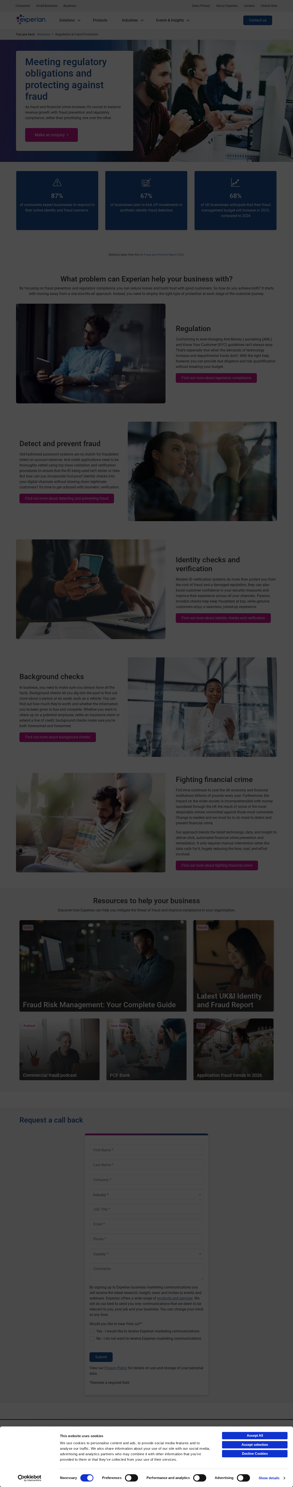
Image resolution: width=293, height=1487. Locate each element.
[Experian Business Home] (31, 20)
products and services (175, 1298)
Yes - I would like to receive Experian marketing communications (147, 1331)
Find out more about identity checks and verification (223, 618)
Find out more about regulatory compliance (216, 378)
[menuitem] (67, 20)
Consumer (23, 6)
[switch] (131, 1478)
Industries (130, 20)
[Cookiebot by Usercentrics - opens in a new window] (30, 1478)
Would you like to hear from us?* (116, 1324)
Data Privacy (201, 6)
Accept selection (254, 1445)
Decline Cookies (255, 1453)
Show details (269, 1478)
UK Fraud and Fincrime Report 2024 (161, 254)
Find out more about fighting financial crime (217, 865)
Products (100, 20)
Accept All (255, 1435)
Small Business (46, 6)
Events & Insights (170, 20)
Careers (249, 6)
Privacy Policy (115, 1368)
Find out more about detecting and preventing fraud (66, 498)
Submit (101, 1357)
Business (69, 6)
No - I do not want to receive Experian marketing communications (148, 1338)
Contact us (257, 20)
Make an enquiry (50, 134)
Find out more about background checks (57, 737)
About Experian (227, 6)
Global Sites (269, 6)
